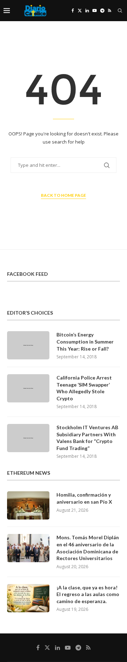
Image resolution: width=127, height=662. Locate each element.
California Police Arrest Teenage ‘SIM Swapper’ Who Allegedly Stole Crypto (84, 388)
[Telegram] (102, 10)
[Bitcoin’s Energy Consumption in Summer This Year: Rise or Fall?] (28, 345)
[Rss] (109, 10)
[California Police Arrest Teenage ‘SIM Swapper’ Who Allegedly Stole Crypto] (28, 388)
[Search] (119, 10)
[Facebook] (73, 10)
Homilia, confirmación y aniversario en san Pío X (84, 498)
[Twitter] (80, 10)
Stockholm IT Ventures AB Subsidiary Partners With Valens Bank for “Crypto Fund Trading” (87, 437)
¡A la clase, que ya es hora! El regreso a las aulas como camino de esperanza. (87, 594)
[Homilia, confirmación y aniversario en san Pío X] (28, 505)
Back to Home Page (63, 195)
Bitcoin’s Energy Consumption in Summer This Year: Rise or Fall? (85, 341)
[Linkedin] (87, 10)
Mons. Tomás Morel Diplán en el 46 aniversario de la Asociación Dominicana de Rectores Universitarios (87, 547)
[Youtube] (94, 10)
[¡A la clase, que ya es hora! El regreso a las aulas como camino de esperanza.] (28, 598)
